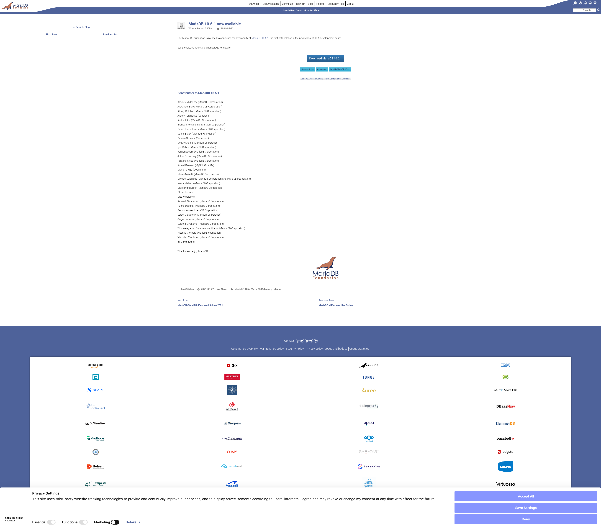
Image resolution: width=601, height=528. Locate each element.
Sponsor (300, 3)
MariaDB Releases (261, 289)
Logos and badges (336, 348)
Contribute (287, 3)
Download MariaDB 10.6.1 (325, 58)
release (277, 289)
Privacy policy (314, 348)
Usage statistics (359, 348)
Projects (320, 3)
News (224, 289)
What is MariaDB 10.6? (339, 69)
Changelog (321, 69)
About (350, 3)
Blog (310, 3)
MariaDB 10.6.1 (260, 38)
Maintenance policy (272, 348)
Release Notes (307, 69)
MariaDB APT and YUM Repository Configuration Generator (325, 79)
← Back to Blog (81, 27)
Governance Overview (244, 348)
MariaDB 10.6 (242, 289)
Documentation (271, 3)
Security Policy (295, 348)
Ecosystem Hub (336, 3)
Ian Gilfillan (206, 28)
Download (254, 3)
